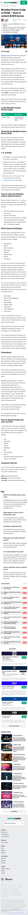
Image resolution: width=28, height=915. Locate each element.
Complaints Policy (5, 896)
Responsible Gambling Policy (16, 892)
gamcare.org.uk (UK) (15, 909)
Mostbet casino (5, 55)
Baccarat (3, 862)
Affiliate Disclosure (18, 894)
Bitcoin (2, 870)
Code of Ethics (15, 888)
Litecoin (3, 873)
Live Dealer (4, 856)
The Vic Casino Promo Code (7, 675)
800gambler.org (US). (6, 910)
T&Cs (21, 664)
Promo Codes (4, 842)
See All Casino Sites (14, 726)
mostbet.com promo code (10, 180)
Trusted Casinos (5, 834)
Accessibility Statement (6, 894)
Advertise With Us (5, 885)
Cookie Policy (4, 892)
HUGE (16, 117)
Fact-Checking (17, 886)
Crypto (3, 866)
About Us (13, 885)
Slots (2, 848)
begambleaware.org (22, 722)
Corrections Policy (5, 888)
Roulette (3, 850)
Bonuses (3, 840)
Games (3, 846)
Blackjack (3, 852)
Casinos (3, 830)
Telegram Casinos (5, 868)
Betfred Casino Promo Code (7, 705)
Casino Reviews (5, 836)
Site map (20, 885)
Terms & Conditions (5, 890)
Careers (10, 886)
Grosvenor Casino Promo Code (8, 661)
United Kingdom (11, 823)
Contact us (3, 886)
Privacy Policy (15, 890)
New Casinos (4, 832)
